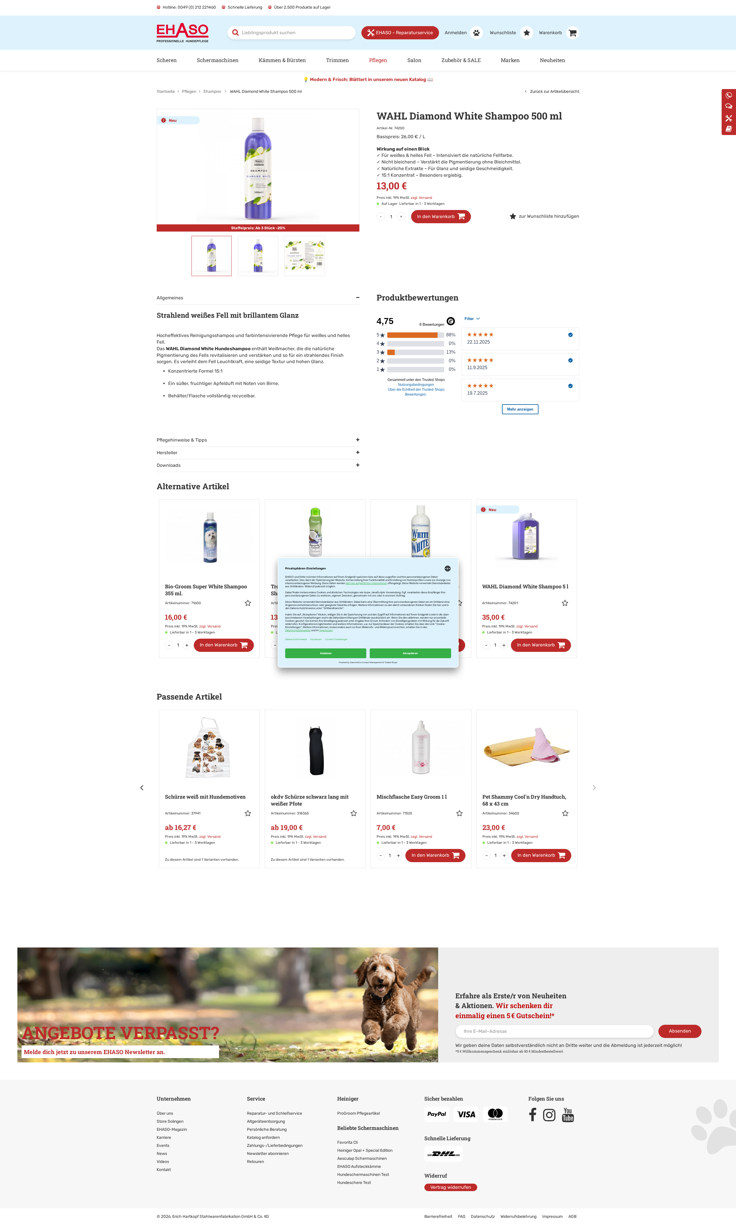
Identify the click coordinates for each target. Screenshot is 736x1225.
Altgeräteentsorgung (266, 1121)
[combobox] (291, 32)
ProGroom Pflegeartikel (358, 1113)
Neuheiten (552, 60)
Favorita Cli (347, 1142)
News (162, 1153)
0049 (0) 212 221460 (197, 7)
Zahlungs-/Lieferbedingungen (274, 1145)
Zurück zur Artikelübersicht (554, 91)
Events (163, 1145)
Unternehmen (174, 1098)
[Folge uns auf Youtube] (570, 1115)
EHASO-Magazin (172, 1129)
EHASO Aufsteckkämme (359, 1166)
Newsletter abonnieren (268, 1153)
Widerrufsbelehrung (518, 1216)
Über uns (165, 1113)
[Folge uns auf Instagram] (552, 1115)
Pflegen (378, 60)
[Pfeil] (142, 787)
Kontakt (164, 1169)
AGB (572, 1216)
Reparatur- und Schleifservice (274, 1113)
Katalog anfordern (263, 1137)
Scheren (167, 60)
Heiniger (348, 1098)
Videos (163, 1161)
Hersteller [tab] (167, 452)
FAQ (461, 1216)
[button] (249, 603)
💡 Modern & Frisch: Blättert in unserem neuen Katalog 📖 (368, 79)
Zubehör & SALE (461, 60)
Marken (510, 60)
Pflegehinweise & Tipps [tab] (182, 440)
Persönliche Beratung (267, 1129)
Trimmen (337, 60)
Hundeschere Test (354, 1182)
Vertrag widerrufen (450, 1187)
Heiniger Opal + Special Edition (364, 1150)
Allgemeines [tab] (170, 298)
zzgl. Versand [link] (421, 198)
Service (256, 1098)
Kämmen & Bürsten (282, 60)
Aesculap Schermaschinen (362, 1158)
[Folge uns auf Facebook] (535, 1115)
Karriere (164, 1137)
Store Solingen (170, 1121)
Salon (414, 60)
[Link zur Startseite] (182, 32)
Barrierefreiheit (438, 1216)
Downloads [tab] (169, 465)
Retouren (255, 1161)
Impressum (552, 1216)
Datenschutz (483, 1216)
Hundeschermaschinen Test (363, 1174)
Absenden (680, 1031)
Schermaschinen (218, 60)
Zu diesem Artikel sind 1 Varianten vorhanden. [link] (202, 860)
